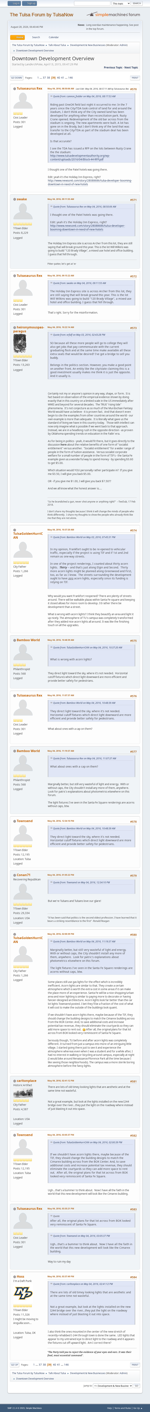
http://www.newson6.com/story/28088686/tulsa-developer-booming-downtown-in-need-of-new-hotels (87, 227)
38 (48, 77)
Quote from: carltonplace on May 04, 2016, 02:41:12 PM (83, 1284)
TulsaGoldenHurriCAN (28, 535)
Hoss (20, 1276)
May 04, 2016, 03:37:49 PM (60, 1276)
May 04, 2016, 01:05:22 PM (60, 874)
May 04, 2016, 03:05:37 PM (60, 1134)
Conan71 (23, 875)
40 (58, 77)
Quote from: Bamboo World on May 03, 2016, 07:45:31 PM (84, 537)
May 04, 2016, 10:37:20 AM (60, 529)
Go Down (16, 77)
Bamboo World (28, 640)
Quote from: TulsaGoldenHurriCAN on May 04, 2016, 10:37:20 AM (87, 647)
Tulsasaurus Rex (29, 88)
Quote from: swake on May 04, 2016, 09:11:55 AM (79, 283)
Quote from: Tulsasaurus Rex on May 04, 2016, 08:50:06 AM (84, 206)
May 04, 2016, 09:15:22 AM (60, 275)
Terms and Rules (122, 1408)
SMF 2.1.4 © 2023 (16, 1408)
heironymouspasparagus (28, 329)
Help (109, 1408)
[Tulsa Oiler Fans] (14, 1328)
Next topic (131, 67)
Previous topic (113, 67)
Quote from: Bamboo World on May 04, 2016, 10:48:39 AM (84, 703)
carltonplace (26, 1081)
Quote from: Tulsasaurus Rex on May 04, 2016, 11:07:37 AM (84, 758)
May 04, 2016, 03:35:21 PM (60, 1208)
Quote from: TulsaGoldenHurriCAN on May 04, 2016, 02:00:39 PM (87, 1142)
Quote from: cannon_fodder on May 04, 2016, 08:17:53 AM (84, 96)
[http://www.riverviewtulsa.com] (14, 1114)
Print (135, 77)
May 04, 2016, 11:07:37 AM (60, 695)
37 (44, 77)
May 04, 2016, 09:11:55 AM (60, 199)
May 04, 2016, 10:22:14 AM (60, 327)
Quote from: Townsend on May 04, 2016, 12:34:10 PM (81, 882)
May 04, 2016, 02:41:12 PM (60, 1080)
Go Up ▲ (138, 1408)
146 (70, 77)
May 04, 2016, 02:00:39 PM (60, 933)
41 (62, 77)
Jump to (88, 1385)
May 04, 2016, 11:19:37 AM (60, 750)
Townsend (25, 821)
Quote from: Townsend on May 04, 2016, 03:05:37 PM (81, 1236)
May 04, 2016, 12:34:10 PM (60, 820)
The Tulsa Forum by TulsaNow (41, 14)
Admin (123, 45)
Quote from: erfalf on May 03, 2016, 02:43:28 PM (79, 334)
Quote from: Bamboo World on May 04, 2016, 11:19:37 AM (84, 941)
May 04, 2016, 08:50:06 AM (60, 88)
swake (22, 199)
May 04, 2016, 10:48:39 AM (60, 639)
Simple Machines (34, 1408)
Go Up (14, 1364)
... (41, 77)
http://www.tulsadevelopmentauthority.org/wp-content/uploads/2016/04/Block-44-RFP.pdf (80, 157)
